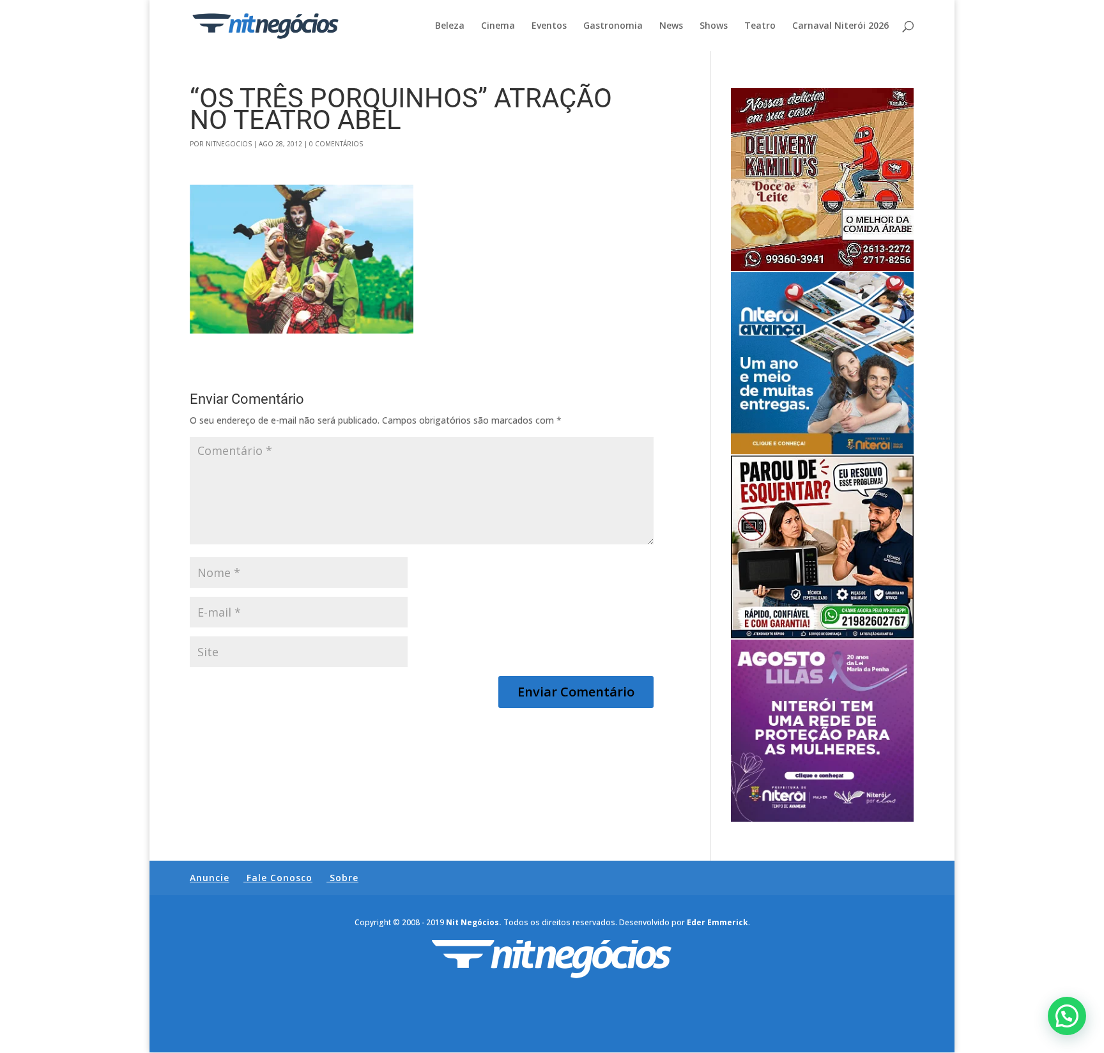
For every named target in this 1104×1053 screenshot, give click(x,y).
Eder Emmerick (717, 922)
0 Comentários (336, 143)
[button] (1067, 1016)
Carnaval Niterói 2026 (840, 26)
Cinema (498, 26)
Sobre (344, 878)
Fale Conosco (279, 878)
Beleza (449, 26)
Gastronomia (613, 26)
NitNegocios (229, 143)
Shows (714, 26)
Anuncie (209, 878)
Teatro (760, 26)
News (671, 26)
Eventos (549, 26)
